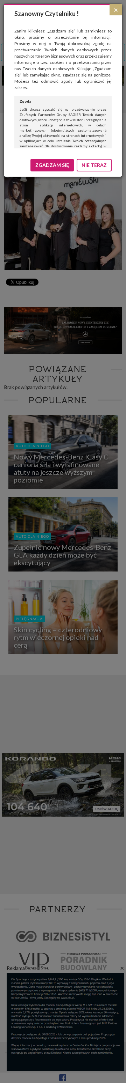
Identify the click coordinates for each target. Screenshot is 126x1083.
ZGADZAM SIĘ (52, 165)
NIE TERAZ (94, 165)
